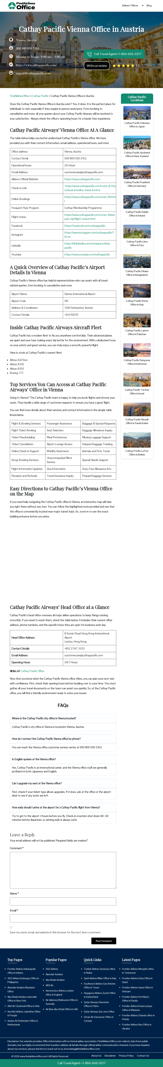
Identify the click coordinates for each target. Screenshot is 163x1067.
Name (14, 893)
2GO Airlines (52, 968)
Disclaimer (110, 1055)
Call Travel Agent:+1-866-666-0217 (117, 54)
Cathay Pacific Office (32, 671)
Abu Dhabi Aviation (55, 979)
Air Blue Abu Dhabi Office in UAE (62, 1009)
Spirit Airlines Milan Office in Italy (100, 978)
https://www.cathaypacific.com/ (82, 179)
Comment (17, 848)
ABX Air (49, 985)
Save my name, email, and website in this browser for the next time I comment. (55, 932)
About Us (96, 1055)
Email (14, 910)
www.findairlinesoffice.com (33, 1056)
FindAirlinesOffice (19, 96)
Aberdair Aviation (54, 974)
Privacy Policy (126, 1055)
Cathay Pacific (40, 96)
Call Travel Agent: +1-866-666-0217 (81, 1063)
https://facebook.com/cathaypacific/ (85, 226)
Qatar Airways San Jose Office (99, 1011)
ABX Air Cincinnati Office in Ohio (23, 1006)
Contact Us (143, 1055)
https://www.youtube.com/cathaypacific (87, 254)
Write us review (97, 66)
